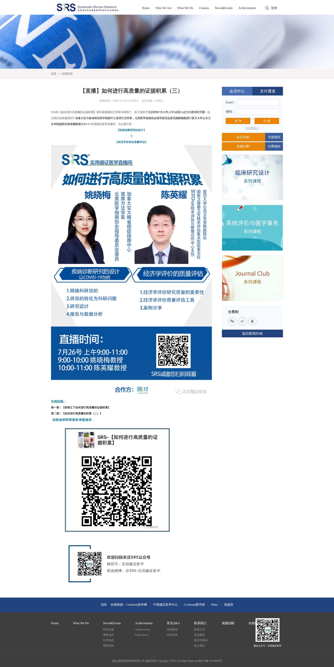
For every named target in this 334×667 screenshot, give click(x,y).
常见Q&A (173, 623)
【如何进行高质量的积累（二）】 (82, 413)
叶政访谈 (108, 629)
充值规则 (274, 137)
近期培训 (67, 73)
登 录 (238, 120)
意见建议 (199, 634)
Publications (141, 634)
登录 (274, 8)
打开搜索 (267, 8)
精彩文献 (108, 645)
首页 (53, 73)
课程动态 (108, 634)
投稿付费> (244, 146)
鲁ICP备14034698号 (210, 660)
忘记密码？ (252, 128)
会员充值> (244, 137)
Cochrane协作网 (136, 604)
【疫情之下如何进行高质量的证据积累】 (86, 407)
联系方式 (199, 629)
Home (146, 8)
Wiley (214, 604)
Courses (204, 8)
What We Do (185, 8)
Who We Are (163, 8)
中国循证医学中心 (165, 604)
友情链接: (117, 604)
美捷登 (228, 604)
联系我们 (200, 623)
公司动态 (108, 640)
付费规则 (274, 146)
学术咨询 (172, 634)
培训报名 (172, 629)
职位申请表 (201, 640)
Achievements (247, 8)
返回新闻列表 (252, 333)
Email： (231, 102)
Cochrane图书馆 (194, 604)
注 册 (266, 120)
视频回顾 (228, 623)
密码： (230, 111)
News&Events (224, 8)
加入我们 (199, 645)
